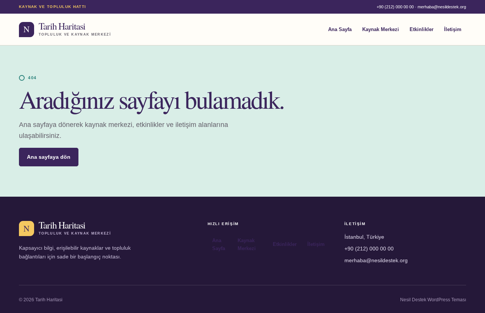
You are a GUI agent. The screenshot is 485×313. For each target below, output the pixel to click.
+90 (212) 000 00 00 (395, 7)
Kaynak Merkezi (380, 29)
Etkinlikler (421, 29)
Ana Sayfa (340, 29)
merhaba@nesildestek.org (442, 7)
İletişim (453, 29)
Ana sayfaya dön (48, 157)
